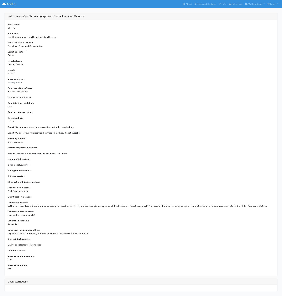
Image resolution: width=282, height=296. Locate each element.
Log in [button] (273, 3)
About (188, 3)
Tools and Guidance (206, 3)
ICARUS (11, 4)
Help (223, 3)
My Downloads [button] (255, 3)
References (236, 3)
